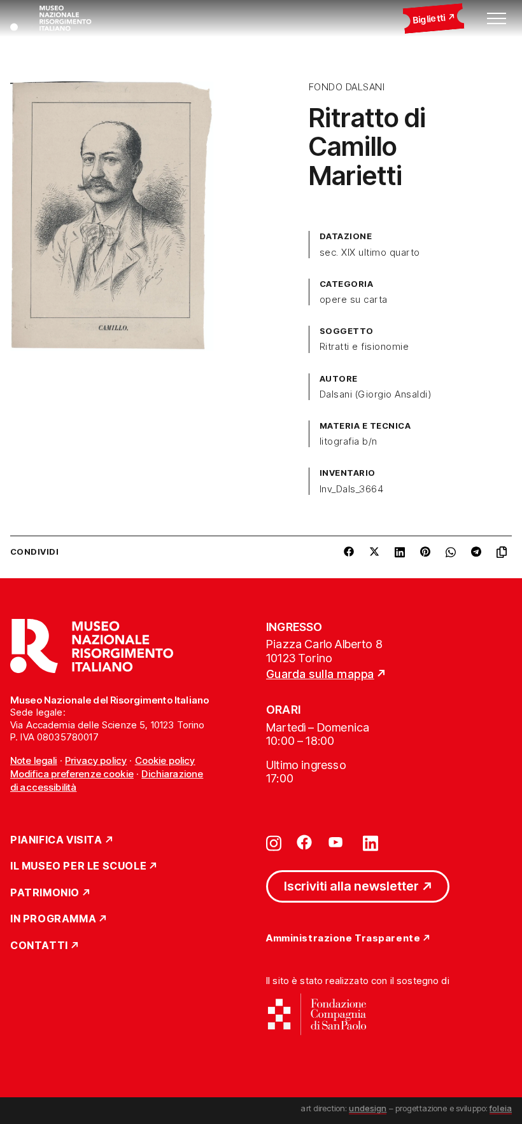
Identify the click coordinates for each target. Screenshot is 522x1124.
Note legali (33, 760)
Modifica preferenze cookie (72, 774)
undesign (367, 1108)
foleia (501, 1108)
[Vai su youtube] (337, 842)
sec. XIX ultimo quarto (370, 252)
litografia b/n (348, 441)
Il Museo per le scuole (78, 866)
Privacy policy (96, 760)
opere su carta (354, 299)
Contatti (39, 946)
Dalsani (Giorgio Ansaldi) (375, 394)
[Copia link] (504, 552)
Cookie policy (165, 760)
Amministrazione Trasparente (343, 938)
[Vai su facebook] (304, 842)
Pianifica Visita (56, 840)
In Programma (53, 919)
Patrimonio (45, 893)
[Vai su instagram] (273, 842)
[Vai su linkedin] (370, 842)
